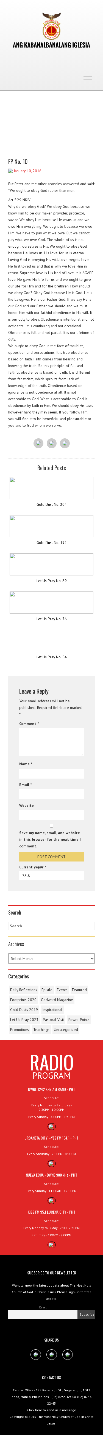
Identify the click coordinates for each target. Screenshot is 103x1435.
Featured (79, 989)
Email (25, 784)
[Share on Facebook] (38, 443)
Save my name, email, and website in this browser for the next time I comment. (50, 839)
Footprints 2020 (23, 999)
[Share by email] (65, 443)
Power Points (79, 1019)
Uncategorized (66, 1029)
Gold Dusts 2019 (24, 1009)
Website (26, 805)
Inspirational (52, 1009)
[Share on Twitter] (51, 443)
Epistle (46, 989)
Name (25, 763)
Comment (29, 723)
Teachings (41, 1029)
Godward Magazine (57, 999)
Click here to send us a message (51, 1410)
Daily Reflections (23, 989)
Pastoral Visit (53, 1019)
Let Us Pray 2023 (24, 1019)
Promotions (19, 1029)
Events (62, 989)
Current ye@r (32, 867)
